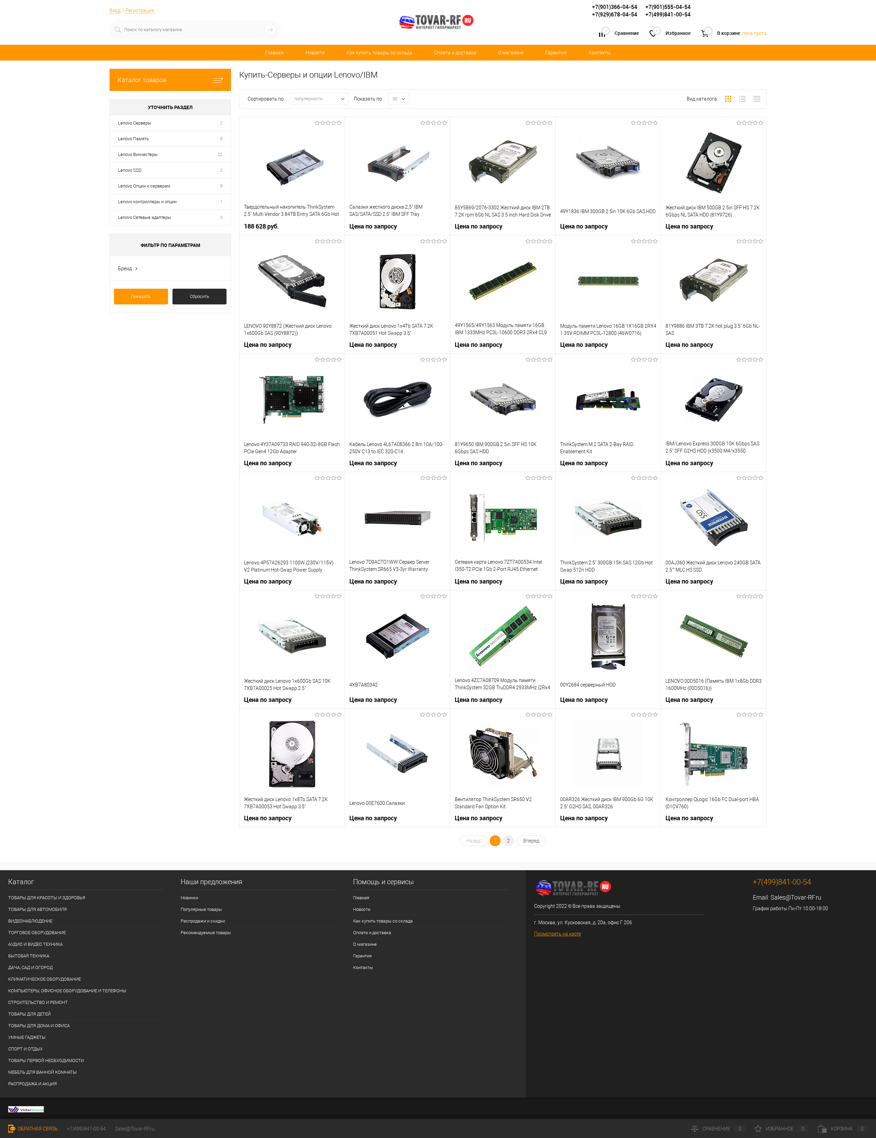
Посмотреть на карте (557, 934)
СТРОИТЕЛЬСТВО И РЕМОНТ (38, 1002)
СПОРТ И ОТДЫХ (25, 1048)
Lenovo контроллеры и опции (147, 201)
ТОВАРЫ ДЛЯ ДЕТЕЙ (29, 1014)
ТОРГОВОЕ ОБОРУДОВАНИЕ (37, 932)
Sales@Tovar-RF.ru (796, 897)
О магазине (511, 52)
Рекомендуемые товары (206, 932)
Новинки (189, 897)
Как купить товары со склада (379, 52)
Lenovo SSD (130, 170)
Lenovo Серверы (134, 123)
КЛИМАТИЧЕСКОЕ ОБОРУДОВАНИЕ (44, 979)
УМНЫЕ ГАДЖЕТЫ (27, 1037)
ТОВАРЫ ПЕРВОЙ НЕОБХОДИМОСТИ (46, 1060)
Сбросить (199, 296)
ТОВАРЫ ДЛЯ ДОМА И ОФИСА (39, 1025)
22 (220, 154)
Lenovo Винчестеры (138, 154)
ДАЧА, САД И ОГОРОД (30, 967)
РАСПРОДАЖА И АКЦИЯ (32, 1083)
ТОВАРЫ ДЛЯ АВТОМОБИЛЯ (37, 909)
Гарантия (556, 52)
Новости (315, 52)
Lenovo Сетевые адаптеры (144, 217)
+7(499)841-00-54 (86, 1129)
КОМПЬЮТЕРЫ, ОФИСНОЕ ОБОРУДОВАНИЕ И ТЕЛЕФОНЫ (67, 990)
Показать (141, 296)
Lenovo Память (133, 138)
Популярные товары (201, 909)
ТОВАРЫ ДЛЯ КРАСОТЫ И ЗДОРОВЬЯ (46, 897)
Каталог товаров (142, 79)
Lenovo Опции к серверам (144, 185)
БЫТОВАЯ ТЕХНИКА (28, 955)
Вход (115, 10)
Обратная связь (37, 1129)
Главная (274, 52)
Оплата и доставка (455, 52)
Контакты (600, 52)
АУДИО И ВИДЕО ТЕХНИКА (35, 944)
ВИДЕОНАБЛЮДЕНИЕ (30, 921)
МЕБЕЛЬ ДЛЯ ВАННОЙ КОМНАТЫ (42, 1072)
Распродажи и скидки (203, 921)
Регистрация (140, 10)
